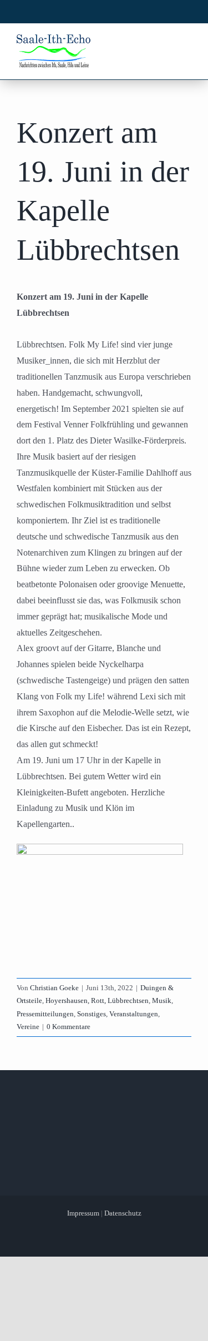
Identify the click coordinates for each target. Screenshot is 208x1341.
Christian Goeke (54, 988)
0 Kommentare (68, 1026)
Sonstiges (91, 1014)
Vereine (28, 1026)
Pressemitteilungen (45, 1014)
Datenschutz (122, 1213)
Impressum (83, 1213)
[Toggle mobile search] (164, 43)
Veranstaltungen (133, 1014)
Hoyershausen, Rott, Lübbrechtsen (97, 1000)
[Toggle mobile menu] (185, 43)
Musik (161, 1000)
